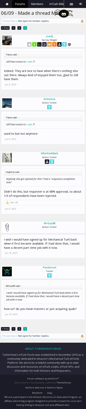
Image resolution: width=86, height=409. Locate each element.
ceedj (49, 36)
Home (7, 4)
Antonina (49, 99)
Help (49, 392)
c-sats (29, 61)
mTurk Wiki (56, 4)
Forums (20, 4)
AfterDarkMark (49, 153)
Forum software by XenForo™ (43, 378)
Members (37, 4)
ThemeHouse (63, 382)
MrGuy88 (49, 223)
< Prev (5, 27)
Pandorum (49, 267)
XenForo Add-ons (34, 387)
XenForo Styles (55, 387)
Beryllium (37, 392)
